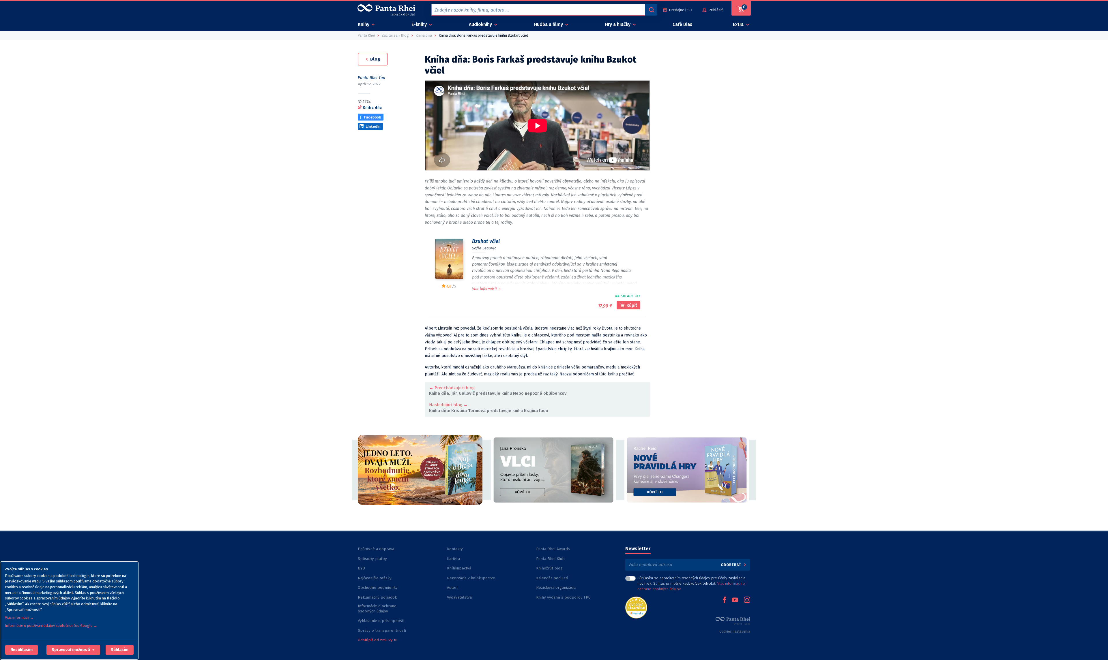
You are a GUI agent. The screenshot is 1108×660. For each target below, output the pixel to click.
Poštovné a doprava (376, 548)
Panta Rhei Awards (553, 548)
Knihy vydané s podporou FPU (563, 597)
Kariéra (453, 558)
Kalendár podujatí (552, 578)
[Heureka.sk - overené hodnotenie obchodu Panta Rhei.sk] (636, 607)
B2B (361, 568)
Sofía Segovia (484, 248)
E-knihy (419, 24)
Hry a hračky (618, 24)
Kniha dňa (372, 107)
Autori (452, 587)
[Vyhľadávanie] (651, 10)
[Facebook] (724, 600)
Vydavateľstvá (459, 597)
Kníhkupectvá (459, 568)
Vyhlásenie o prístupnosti (381, 620)
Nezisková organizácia (556, 587)
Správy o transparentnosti (382, 630)
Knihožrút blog (549, 568)
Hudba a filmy (549, 24)
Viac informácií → (19, 617)
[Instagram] (747, 600)
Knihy (364, 24)
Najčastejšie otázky (375, 578)
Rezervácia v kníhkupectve (471, 578)
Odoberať (731, 565)
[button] (21, 650)
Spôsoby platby (372, 558)
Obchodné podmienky (378, 587)
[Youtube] (735, 600)
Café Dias (682, 24)
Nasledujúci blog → (448, 404)
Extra (739, 24)
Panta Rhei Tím (371, 77)
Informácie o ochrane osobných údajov (377, 608)
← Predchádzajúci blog (452, 387)
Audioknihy (481, 24)
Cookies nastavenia (734, 631)
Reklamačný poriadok (377, 597)
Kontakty (455, 548)
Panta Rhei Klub (550, 558)
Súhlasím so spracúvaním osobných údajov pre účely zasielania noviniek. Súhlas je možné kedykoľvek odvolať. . (691, 583)
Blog (374, 59)
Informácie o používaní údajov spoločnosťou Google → (51, 625)
